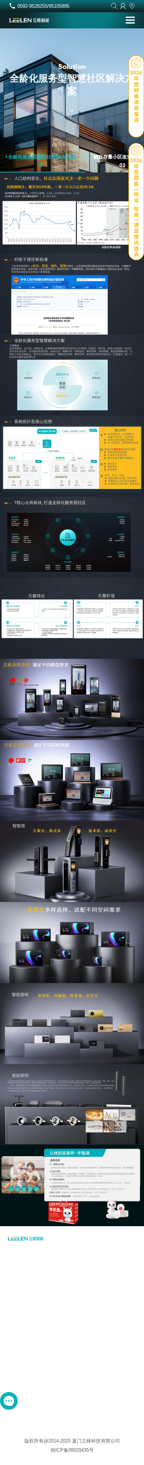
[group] (42, 163)
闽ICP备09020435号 (72, 1450)
